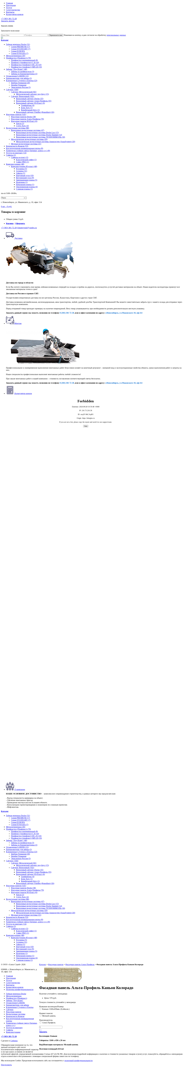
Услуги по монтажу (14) (16, 153)
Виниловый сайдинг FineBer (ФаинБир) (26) (35, 112)
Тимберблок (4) (27, 105)
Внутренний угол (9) (25, 178)
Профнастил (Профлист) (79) (18, 58)
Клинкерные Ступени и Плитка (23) (21, 80)
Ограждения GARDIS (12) (17, 76)
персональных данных (116, 35)
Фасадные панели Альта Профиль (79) (27, 119)
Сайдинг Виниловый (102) (22, 96)
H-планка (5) (21, 169)
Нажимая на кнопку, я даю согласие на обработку (95, 35)
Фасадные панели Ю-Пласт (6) (24, 121)
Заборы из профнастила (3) (22, 71)
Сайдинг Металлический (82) (23, 92)
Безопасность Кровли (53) (17, 146)
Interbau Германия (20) (20, 83)
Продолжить (6, 1065)
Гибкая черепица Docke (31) (18, 44)
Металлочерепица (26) (15, 56)
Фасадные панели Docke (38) (23, 117)
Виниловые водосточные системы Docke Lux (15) (37, 132)
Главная (9, 3)
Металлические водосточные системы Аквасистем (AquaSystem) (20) (45, 142)
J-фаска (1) (20, 173)
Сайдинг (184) (12, 90)
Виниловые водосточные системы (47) (27, 130)
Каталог (42, 964)
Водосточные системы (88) (17, 128)
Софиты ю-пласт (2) (19, 157)
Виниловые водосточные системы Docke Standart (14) (39, 135)
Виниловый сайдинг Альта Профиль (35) (33, 101)
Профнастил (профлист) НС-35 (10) (26, 65)
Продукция (11, 5)
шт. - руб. (6, 206)
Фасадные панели (55, 964)
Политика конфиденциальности (19, 989)
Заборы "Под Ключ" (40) (16, 69)
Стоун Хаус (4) (22, 126)
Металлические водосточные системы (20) (29, 139)
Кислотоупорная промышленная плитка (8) (24, 148)
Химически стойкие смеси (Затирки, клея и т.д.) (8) (28, 151)
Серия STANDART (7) (20, 49)
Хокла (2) (20, 123)
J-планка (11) (21, 171)
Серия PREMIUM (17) (20, 47)
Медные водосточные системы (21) (26, 144)
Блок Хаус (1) (27, 108)
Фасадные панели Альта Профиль (79, 964)
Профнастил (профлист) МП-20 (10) (26, 67)
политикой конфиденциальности (78, 1060)
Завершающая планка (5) (26, 180)
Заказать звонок (8, 21)
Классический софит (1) (26, 160)
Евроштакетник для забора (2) (19, 78)
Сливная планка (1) (24, 189)
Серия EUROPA (18, 51)
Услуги (9, 8)
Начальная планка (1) (25, 184)
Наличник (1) (22, 182)
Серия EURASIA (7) (19, 53)
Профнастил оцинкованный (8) (24, 60)
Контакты (10, 12)
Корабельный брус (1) (30, 110)
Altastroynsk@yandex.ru (27, 228)
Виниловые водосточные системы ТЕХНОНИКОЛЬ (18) (40, 137)
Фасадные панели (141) (16, 114)
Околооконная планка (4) (27, 187)
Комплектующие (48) (15, 164)
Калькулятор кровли (14, 14)
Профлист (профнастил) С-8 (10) (25, 62)
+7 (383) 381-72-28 (9, 19)
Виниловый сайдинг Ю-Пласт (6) (30, 103)
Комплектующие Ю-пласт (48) (24, 166)
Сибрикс (14, 1041)
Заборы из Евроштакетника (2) (24, 74)
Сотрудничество (13, 10)
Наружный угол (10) (25, 175)
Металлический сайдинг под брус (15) (32, 94)
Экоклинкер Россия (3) (21, 87)
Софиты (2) (11, 155)
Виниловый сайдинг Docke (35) (29, 99)
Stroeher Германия (18, 85)
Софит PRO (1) (22, 162)
